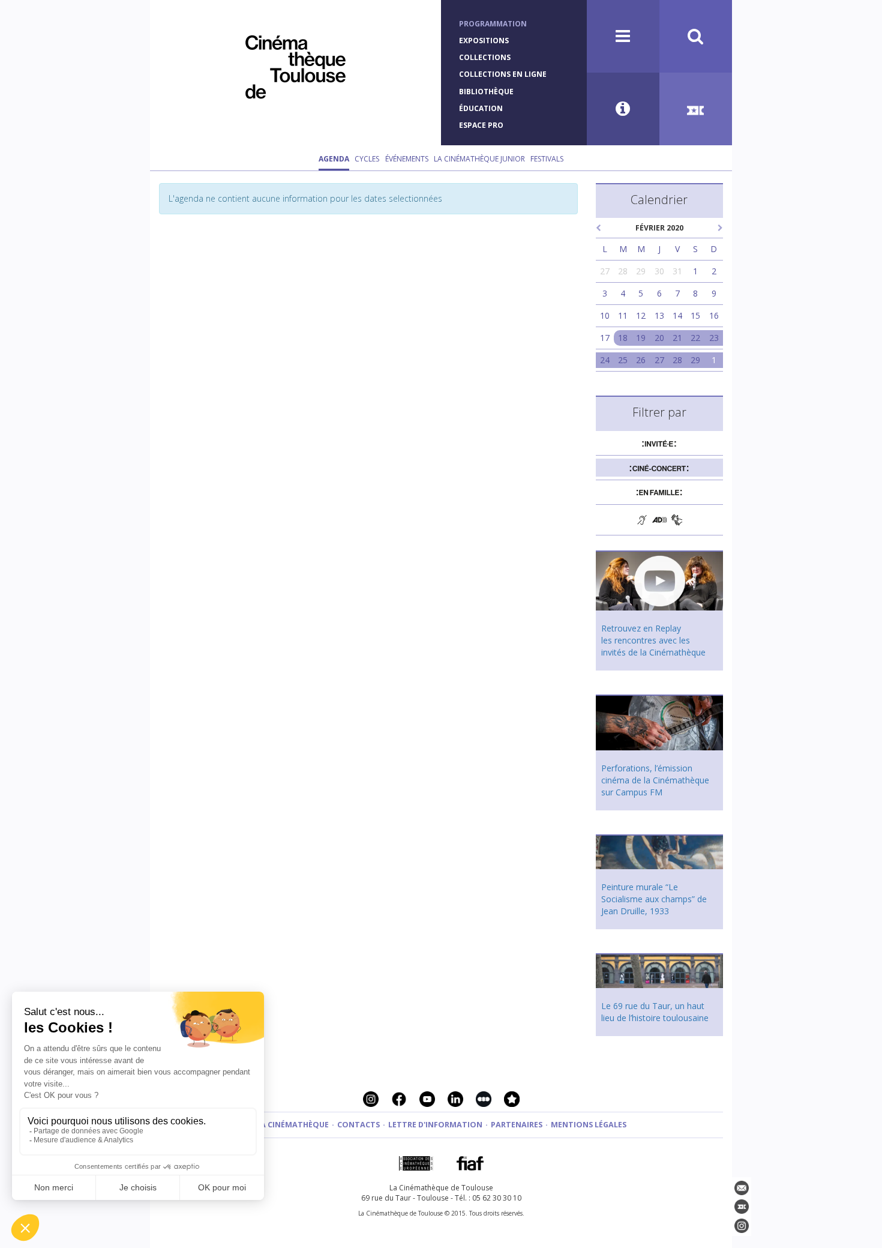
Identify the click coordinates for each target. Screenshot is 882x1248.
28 (623, 271)
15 (695, 315)
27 (605, 271)
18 (623, 337)
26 (641, 360)
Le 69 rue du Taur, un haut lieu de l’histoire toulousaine (655, 1011)
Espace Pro (481, 125)
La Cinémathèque (292, 1125)
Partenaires (516, 1125)
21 (677, 337)
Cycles (367, 159)
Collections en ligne (503, 74)
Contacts (358, 1125)
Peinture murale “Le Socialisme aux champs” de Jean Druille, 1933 (654, 899)
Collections (485, 57)
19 (641, 337)
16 (714, 315)
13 (659, 315)
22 (695, 337)
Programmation (493, 24)
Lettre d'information (435, 1125)
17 (605, 337)
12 (641, 315)
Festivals (546, 159)
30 (659, 271)
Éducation (481, 108)
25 (623, 360)
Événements (406, 159)
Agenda (334, 159)
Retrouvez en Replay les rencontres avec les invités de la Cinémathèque (653, 640)
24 (605, 360)
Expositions (484, 40)
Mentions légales (588, 1125)
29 (641, 271)
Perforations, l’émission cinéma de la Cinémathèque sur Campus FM (655, 780)
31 (677, 271)
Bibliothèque (486, 91)
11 (623, 315)
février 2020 (659, 228)
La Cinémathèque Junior (479, 159)
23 (714, 337)
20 (659, 337)
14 (677, 315)
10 (605, 315)
